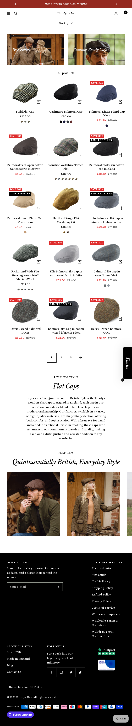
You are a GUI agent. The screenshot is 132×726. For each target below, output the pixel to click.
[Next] (80, 357)
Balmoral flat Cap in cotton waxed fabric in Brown (25, 167)
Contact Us (14, 672)
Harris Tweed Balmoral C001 (107, 330)
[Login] (116, 13)
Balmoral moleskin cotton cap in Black (106, 167)
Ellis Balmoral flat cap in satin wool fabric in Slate (106, 220)
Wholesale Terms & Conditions (105, 623)
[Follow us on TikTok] (80, 672)
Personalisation (102, 568)
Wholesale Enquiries (106, 614)
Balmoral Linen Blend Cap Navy (107, 113)
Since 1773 (14, 652)
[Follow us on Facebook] (52, 672)
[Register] (57, 587)
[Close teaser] (122, 380)
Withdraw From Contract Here (102, 634)
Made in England (18, 658)
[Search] (15, 13)
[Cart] (123, 13)
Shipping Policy (102, 588)
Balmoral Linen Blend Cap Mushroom (25, 220)
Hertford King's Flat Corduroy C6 (66, 220)
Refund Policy (101, 594)
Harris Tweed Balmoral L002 (25, 330)
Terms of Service (103, 607)
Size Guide (99, 574)
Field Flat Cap (25, 111)
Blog (10, 665)
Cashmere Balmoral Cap (65, 111)
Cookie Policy (101, 581)
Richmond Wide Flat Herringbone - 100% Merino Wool (25, 275)
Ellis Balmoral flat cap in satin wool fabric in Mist (66, 273)
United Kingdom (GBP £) (24, 687)
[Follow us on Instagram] (61, 672)
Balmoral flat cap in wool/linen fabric (107, 273)
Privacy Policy (101, 601)
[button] (127, 363)
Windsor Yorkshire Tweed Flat (66, 167)
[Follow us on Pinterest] (70, 672)
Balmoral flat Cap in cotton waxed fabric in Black (66, 330)
